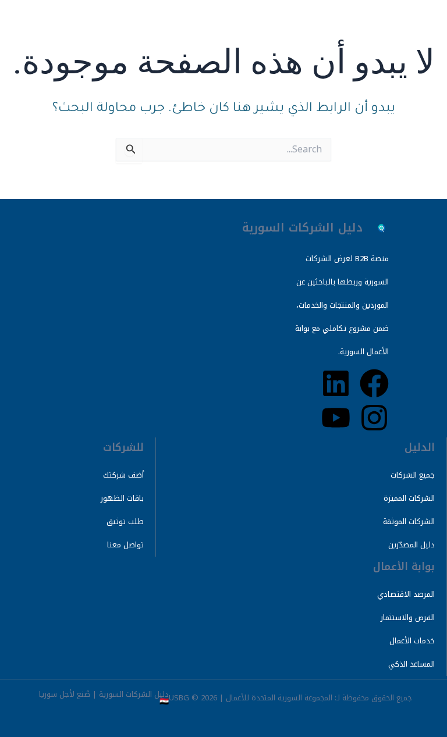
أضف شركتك (123, 475)
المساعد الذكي (411, 664)
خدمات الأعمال (412, 640)
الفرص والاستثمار (408, 617)
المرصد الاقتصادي (406, 594)
